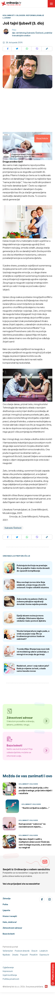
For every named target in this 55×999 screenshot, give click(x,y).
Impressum (8, 971)
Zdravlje (7, 898)
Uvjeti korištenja (10, 975)
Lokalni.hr (44, 951)
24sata (15, 955)
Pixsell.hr (34, 955)
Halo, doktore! (10, 922)
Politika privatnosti (11, 979)
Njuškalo (6, 955)
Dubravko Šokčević (13, 528)
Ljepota (6, 910)
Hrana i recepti (10, 916)
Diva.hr (35, 951)
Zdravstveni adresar (12, 928)
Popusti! (24, 955)
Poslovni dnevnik (22, 951)
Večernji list (8, 951)
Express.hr (44, 955)
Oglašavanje (8, 967)
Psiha (5, 904)
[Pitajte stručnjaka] (53, 974)
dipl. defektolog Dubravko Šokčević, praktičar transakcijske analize (32, 34)
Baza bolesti (9, 934)
